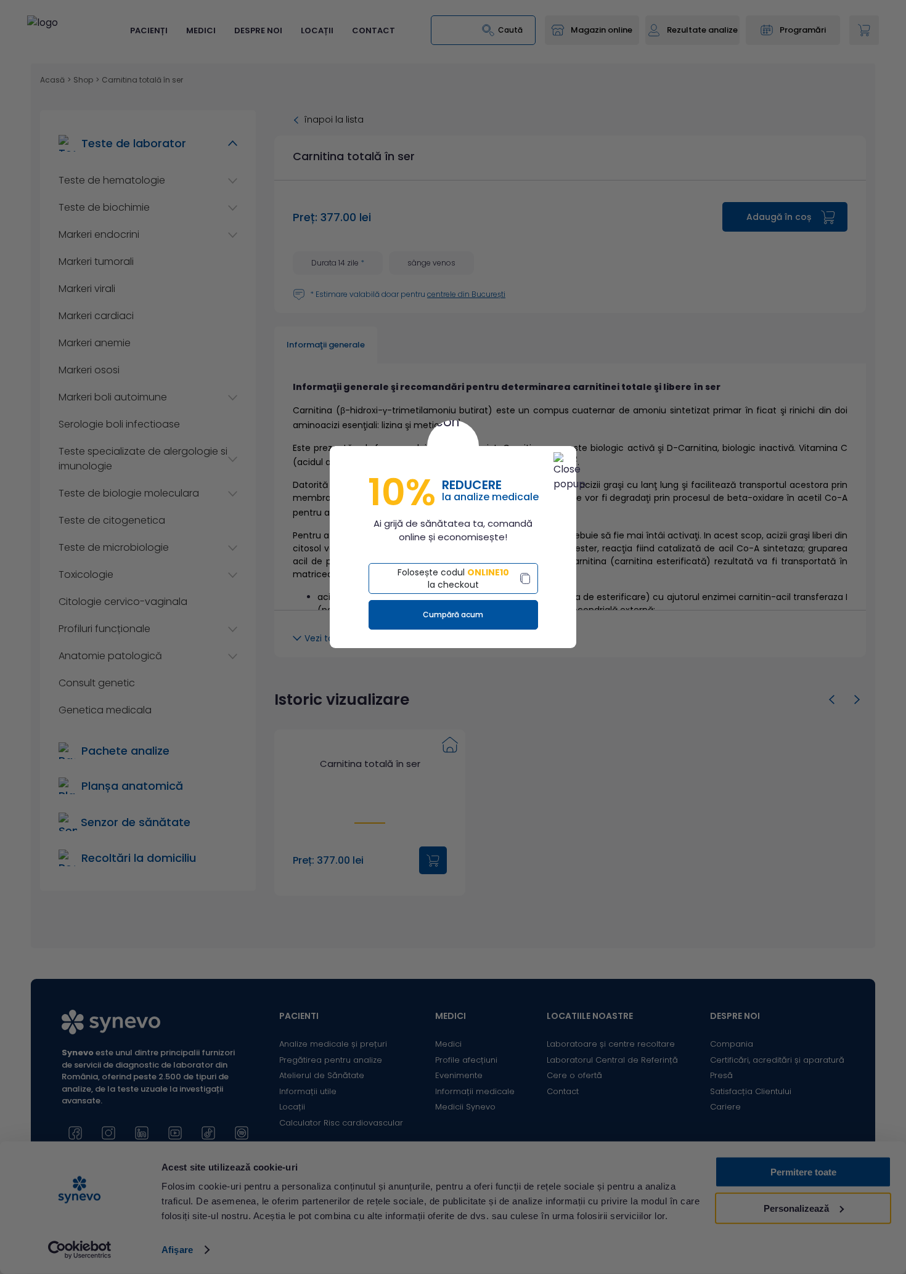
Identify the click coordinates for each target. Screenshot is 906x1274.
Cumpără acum (453, 614)
